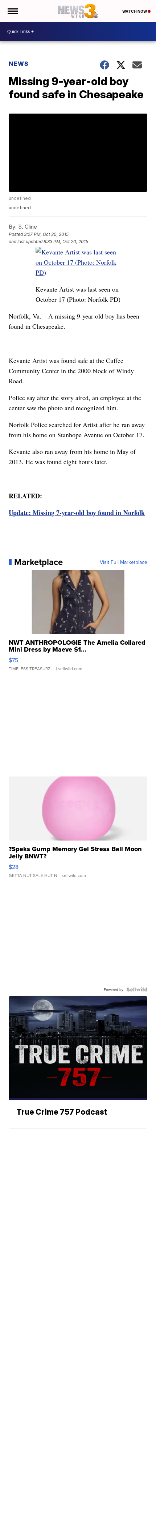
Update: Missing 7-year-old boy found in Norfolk (77, 512)
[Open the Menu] (12, 11)
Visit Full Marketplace (123, 562)
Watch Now (135, 11)
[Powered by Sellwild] (136, 989)
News (19, 63)
